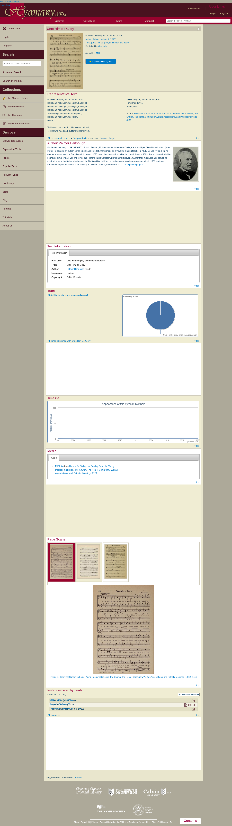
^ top (196, 138)
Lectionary (8, 183)
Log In (6, 37)
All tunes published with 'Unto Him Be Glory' (69, 341)
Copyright (85, 822)
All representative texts (59, 138)
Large (111, 138)
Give (154, 822)
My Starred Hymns (18, 98)
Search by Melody (12, 81)
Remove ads (194, 8)
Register (224, 13)
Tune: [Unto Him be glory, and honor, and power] (107, 43)
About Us (7, 225)
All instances (54, 715)
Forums (7, 208)
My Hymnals (15, 115)
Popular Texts (10, 166)
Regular (103, 138)
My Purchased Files (19, 123)
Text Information (59, 253)
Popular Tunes (10, 175)
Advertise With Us (119, 822)
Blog (5, 200)
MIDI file (59, 466)
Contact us (77, 777)
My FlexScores (16, 106)
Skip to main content (9, 2)
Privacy (94, 822)
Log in (213, 13)
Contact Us (105, 822)
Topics (6, 158)
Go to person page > (133, 165)
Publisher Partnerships (139, 822)
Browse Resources (13, 141)
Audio (54, 458)
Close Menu (14, 28)
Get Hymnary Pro (165, 822)
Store (119, 21)
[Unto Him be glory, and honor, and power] (68, 295)
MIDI (98, 53)
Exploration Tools (12, 149)
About (76, 822)
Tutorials (7, 217)
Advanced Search (12, 72)
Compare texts (80, 138)
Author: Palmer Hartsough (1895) (100, 39)
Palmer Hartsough (75, 269)
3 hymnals (102, 46)
